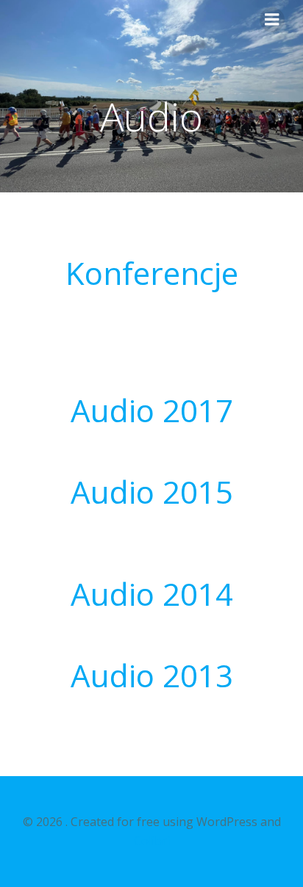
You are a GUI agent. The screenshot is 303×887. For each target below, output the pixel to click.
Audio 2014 (152, 594)
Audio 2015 (152, 492)
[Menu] (272, 19)
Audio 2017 (152, 410)
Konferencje (151, 273)
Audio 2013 (152, 675)
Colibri (152, 841)
